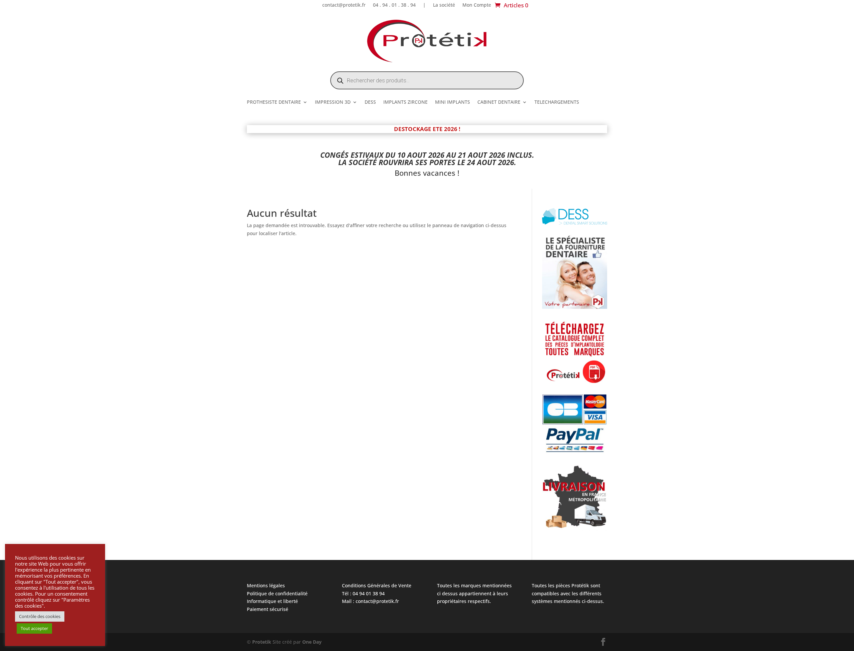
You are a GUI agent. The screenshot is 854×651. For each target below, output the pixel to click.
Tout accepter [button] (34, 628)
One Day (312, 642)
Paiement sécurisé (267, 609)
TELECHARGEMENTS (556, 102)
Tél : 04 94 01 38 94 (363, 593)
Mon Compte (476, 5)
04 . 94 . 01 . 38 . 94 (394, 5)
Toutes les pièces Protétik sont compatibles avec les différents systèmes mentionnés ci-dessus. (568, 593)
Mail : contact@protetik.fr (370, 601)
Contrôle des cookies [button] (39, 616)
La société (444, 5)
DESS (370, 102)
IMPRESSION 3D (333, 102)
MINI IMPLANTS (452, 102)
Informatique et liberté (272, 601)
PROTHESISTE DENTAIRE (274, 102)
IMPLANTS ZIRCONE (405, 102)
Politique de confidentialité (277, 593)
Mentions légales (266, 585)
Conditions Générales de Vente (376, 585)
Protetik (262, 642)
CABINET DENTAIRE (498, 102)
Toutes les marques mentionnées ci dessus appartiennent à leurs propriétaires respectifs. (474, 593)
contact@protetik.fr (344, 5)
